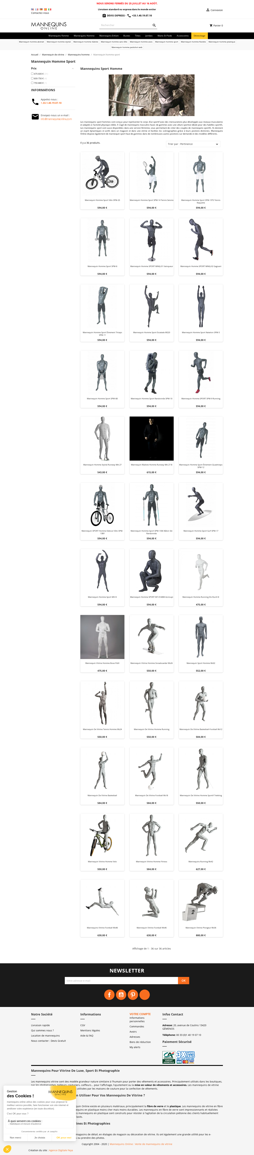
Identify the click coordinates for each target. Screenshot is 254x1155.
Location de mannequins (45, 1035)
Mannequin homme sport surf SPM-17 (201, 530)
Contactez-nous (40, 13)
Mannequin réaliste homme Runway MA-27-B (151, 464)
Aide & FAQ (86, 1035)
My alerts (135, 1047)
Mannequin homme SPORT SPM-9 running (200, 398)
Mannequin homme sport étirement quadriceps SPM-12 (200, 466)
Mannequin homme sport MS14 (102, 597)
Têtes (137, 35)
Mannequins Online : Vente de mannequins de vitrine (141, 1144)
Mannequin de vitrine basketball (102, 795)
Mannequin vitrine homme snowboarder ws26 (151, 663)
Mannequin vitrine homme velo (102, 861)
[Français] (36, 9)
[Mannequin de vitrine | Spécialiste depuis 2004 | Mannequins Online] (49, 25)
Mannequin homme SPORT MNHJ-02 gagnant (200, 266)
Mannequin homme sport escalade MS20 (151, 332)
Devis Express (115, 15)
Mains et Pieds (165, 35)
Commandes (137, 1026)
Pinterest (133, 995)
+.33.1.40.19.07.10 (51, 102)
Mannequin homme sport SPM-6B (102, 398)
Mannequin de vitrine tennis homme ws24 (102, 729)
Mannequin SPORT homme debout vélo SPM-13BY (102, 532)
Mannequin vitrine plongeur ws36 (201, 927)
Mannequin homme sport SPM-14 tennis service (151, 200)
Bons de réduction (140, 1042)
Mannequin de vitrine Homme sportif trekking (201, 795)
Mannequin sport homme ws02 (201, 663)
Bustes (126, 35)
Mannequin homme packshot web (127, 47)
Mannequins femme (59, 35)
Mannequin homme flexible (193, 41)
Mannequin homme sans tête (114, 41)
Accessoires (183, 35)
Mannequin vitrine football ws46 (152, 927)
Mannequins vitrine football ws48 (102, 927)
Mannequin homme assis (141, 41)
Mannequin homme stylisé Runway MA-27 (102, 464)
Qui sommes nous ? (42, 1030)
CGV (82, 1025)
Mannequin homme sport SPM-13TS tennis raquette (200, 201)
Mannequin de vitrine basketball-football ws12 (201, 729)
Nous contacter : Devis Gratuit (48, 1040)
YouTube (121, 995)
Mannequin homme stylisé (59, 41)
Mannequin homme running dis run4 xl (200, 597)
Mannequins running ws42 (201, 861)
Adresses (135, 1036)
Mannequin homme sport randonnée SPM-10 (151, 398)
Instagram (144, 995)
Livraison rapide (40, 1025)
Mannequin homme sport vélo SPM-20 (102, 200)
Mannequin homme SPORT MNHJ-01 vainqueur (151, 266)
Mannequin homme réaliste (85, 41)
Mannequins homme (84, 35)
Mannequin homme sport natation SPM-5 (201, 332)
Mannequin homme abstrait (31, 41)
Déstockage (199, 35)
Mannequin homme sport (166, 41)
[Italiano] (49, 9)
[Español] (45, 9)
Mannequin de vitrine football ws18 (151, 795)
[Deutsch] (41, 9)
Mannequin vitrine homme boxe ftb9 (102, 663)
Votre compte (140, 1014)
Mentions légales (90, 1030)
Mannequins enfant (109, 35)
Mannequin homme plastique (222, 41)
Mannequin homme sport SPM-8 (102, 266)
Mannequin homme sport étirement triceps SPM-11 (102, 333)
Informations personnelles (137, 1019)
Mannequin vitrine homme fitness (151, 861)
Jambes (149, 35)
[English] (32, 9)
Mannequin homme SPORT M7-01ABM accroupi (151, 597)
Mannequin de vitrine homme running (151, 729)
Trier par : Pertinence (180, 144)
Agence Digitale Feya (61, 1150)
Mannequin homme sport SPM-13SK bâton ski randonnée (151, 532)
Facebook (109, 995)
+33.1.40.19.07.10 (141, 15)
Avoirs (133, 1031)
